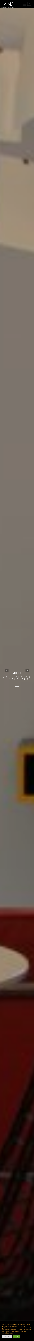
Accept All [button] (16, 1336)
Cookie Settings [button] (6, 1336)
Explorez (17, 684)
